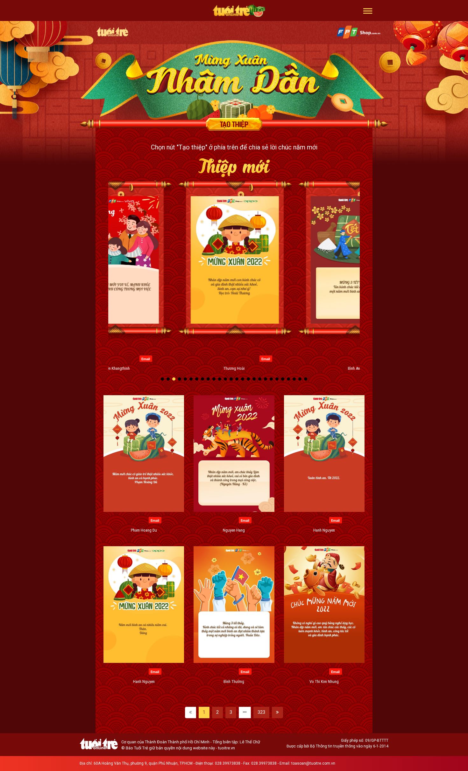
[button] (367, 10)
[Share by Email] (145, 358)
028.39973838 (227, 763)
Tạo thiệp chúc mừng (234, 124)
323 (261, 712)
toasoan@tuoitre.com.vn (313, 763)
